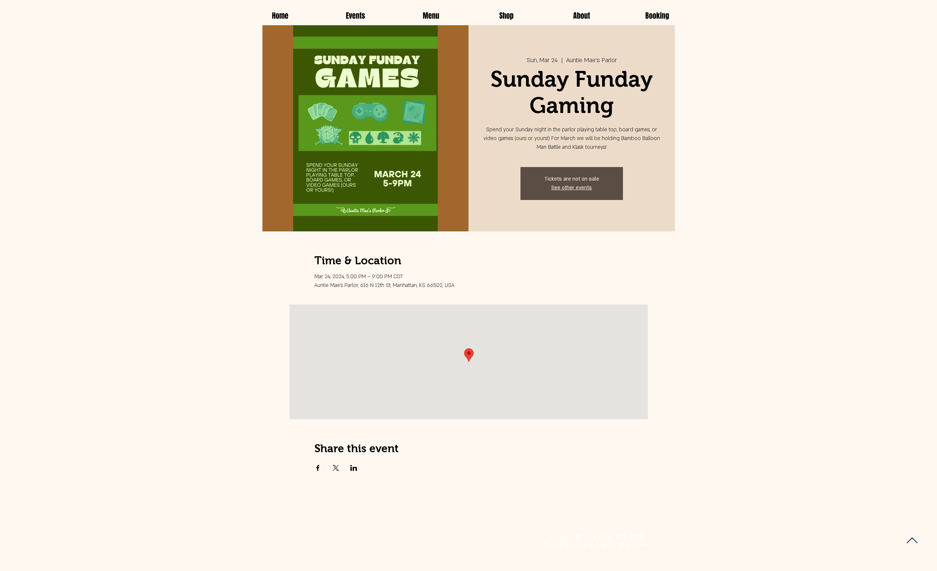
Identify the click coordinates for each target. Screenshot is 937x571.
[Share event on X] (335, 468)
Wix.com (633, 545)
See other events (571, 187)
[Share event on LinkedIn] (353, 468)
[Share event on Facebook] (317, 468)
